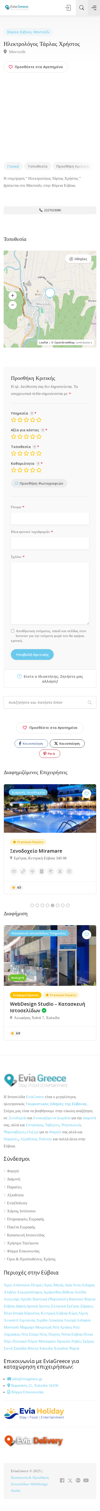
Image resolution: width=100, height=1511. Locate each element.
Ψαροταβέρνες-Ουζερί (21, 1132)
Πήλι (8, 1341)
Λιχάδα (42, 1320)
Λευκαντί (11, 1320)
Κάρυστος (32, 1313)
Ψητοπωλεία (71, 1125)
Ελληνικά (59, 1306)
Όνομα (18, 507)
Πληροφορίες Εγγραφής (25, 1219)
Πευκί (88, 1334)
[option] (50, 839)
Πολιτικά (19, 1341)
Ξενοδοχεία (17, 1118)
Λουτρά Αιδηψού (77, 1320)
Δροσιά (32, 1306)
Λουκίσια (56, 1320)
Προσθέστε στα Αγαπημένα (53, 727)
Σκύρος (88, 1341)
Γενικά (13, 166)
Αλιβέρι (10, 1292)
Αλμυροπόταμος (30, 1292)
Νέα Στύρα (30, 1334)
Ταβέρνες (52, 1125)
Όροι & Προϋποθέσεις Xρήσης (31, 1259)
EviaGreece (35, 1097)
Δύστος (44, 1306)
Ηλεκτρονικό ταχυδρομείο (32, 532)
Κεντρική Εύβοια (54, 1313)
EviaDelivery (17, 1203)
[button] (12, 296)
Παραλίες (11, 1139)
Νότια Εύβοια (72, 1334)
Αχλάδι (26, 1299)
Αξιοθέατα (28, 1139)
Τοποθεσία (38, 166)
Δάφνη (21, 1306)
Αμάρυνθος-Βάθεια (58, 1292)
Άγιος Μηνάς (54, 1285)
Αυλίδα (80, 1292)
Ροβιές (77, 1341)
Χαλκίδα (46, 1348)
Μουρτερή (43, 1327)
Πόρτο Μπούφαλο (41, 1341)
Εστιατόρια (34, 1125)
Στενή (9, 1348)
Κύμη (73, 1313)
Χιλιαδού (61, 1348)
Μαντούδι (41, 32)
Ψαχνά (74, 1348)
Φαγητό (55, 1132)
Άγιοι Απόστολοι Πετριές (24, 1285)
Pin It (51, 753)
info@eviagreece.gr (26, 1379)
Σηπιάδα (20, 1348)
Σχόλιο (18, 557)
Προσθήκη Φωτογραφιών (41, 483)
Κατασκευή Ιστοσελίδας (26, 1235)
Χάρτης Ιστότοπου (21, 1211)
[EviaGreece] (17, 7)
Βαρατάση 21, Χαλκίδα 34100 (34, 1385)
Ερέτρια (73, 1306)
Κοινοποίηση (32, 743)
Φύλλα (33, 1348)
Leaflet (43, 342)
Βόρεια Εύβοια (19, 32)
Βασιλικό (76, 1299)
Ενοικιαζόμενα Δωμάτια (51, 1118)
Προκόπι (64, 1341)
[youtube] (86, 1481)
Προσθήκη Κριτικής (73, 166)
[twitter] (70, 1481)
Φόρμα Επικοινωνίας (23, 1251)
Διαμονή (89, 1118)
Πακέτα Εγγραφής (21, 1227)
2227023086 (52, 210)
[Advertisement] (50, 118)
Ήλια (8, 1313)
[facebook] (62, 1481)
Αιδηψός (88, 1285)
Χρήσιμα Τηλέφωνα (22, 1243)
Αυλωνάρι (12, 1299)
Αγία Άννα (73, 1285)
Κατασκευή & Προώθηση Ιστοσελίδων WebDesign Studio (30, 1484)
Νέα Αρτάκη (62, 1327)
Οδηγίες (81, 259)
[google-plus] (78, 1481)
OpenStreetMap (64, 342)
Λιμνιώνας (27, 1320)
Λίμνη (83, 1313)
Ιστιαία (18, 1313)
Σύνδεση (68, 7)
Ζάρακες (86, 1306)
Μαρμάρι (27, 1327)
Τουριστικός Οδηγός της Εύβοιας (56, 1103)
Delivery (45, 1139)
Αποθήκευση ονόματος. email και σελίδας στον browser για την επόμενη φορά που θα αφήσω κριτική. (48, 636)
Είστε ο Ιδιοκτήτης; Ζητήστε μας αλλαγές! (53, 679)
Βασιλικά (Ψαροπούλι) (51, 1299)
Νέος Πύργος (50, 1334)
